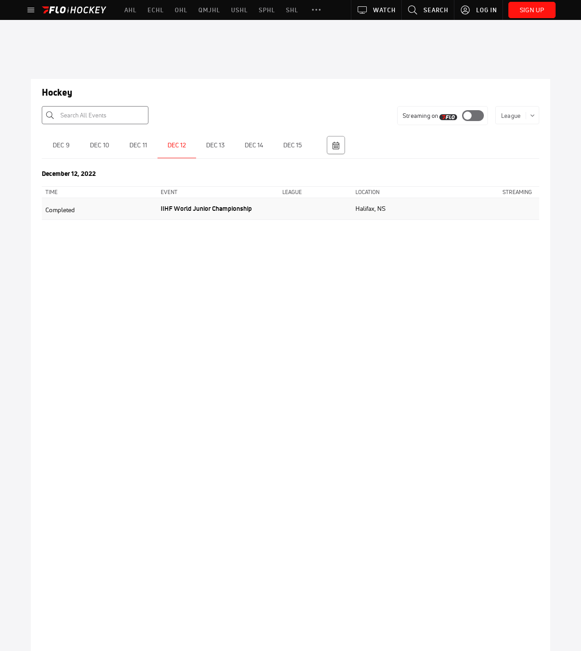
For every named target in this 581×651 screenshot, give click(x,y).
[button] (316, 10)
